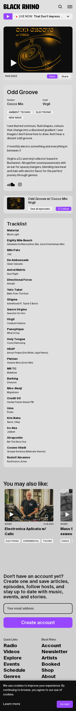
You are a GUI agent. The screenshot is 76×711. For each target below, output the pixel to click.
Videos (12, 652)
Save (52, 76)
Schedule (14, 670)
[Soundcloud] (11, 184)
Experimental (31, 541)
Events (12, 664)
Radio (10, 645)
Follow (65, 208)
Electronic (43, 112)
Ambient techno (20, 112)
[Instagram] (20, 184)
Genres (12, 676)
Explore (13, 658)
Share (65, 76)
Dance (65, 541)
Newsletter (55, 652)
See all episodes (40, 208)
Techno (47, 541)
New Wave (15, 117)
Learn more (11, 704)
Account (51, 645)
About (49, 676)
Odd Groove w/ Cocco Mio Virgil (48, 201)
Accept (64, 704)
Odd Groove (22, 92)
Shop (48, 670)
